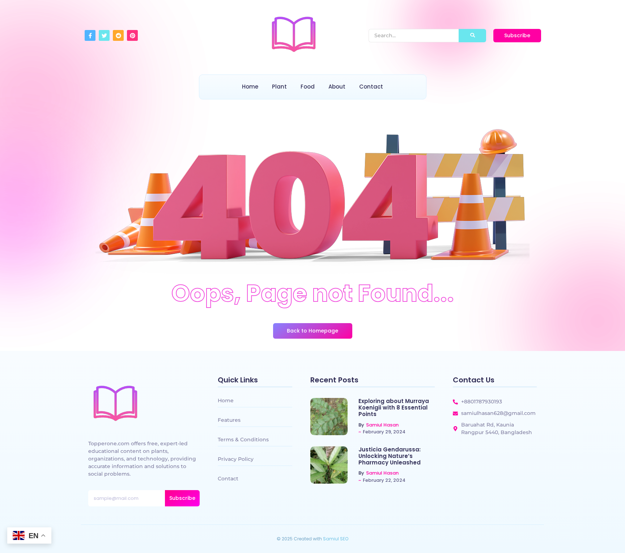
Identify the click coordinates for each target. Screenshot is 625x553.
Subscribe (182, 498)
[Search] (472, 35)
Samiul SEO (335, 539)
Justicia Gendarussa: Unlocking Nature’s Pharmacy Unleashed (389, 456)
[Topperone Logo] (294, 34)
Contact (371, 86)
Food (308, 86)
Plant (279, 86)
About (336, 86)
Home (250, 86)
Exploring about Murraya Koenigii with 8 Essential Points (393, 407)
